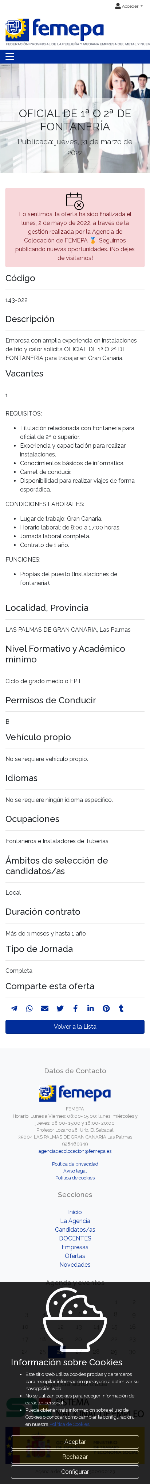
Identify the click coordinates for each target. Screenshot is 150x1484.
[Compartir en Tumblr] (121, 1008)
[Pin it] (106, 1008)
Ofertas (75, 1255)
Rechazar (75, 1456)
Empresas (75, 1247)
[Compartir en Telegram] (14, 1008)
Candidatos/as (75, 1229)
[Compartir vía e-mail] (44, 1008)
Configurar (75, 1471)
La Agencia (75, 1220)
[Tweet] (60, 1008)
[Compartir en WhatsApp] (29, 1008)
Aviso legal (75, 1171)
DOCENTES (75, 1238)
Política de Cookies (69, 1424)
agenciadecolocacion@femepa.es (75, 1151)
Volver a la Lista (75, 1026)
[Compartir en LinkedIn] (90, 1008)
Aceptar (75, 1441)
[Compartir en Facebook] (75, 1008)
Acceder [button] (130, 6)
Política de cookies (75, 1178)
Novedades (75, 1264)
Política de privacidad (75, 1164)
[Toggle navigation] (10, 57)
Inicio (75, 1212)
